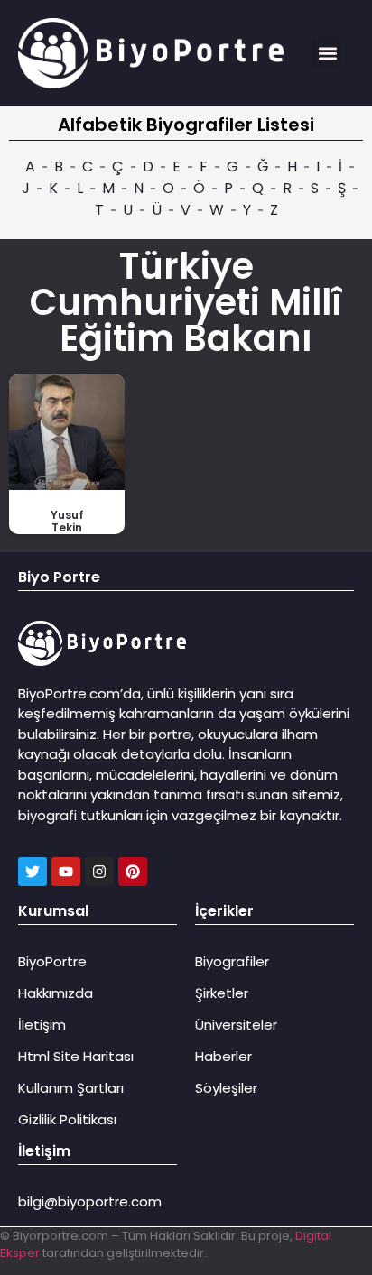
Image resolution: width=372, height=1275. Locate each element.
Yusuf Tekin (67, 521)
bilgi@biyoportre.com (90, 1201)
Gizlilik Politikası (67, 1119)
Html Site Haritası (76, 1056)
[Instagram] (99, 871)
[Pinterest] (132, 871)
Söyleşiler (226, 1087)
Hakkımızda (55, 993)
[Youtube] (65, 871)
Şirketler (221, 993)
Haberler (223, 1056)
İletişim (42, 1024)
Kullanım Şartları (71, 1087)
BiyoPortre (52, 961)
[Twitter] (32, 871)
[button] (327, 53)
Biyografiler (232, 961)
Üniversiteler (236, 1024)
